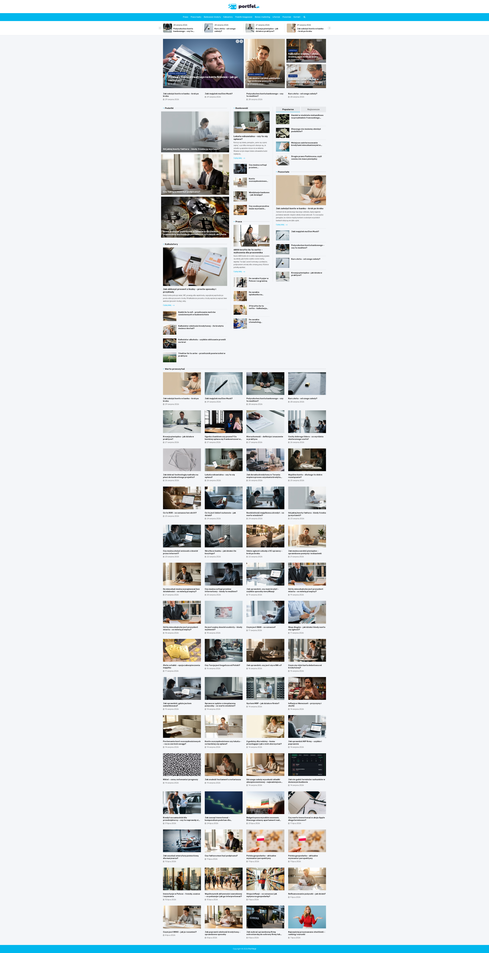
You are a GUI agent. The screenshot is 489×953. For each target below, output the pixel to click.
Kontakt (297, 17)
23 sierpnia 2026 (297, 519)
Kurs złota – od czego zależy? (302, 94)
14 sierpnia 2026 (213, 709)
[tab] (288, 109)
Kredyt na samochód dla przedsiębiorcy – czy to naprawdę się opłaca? (181, 820)
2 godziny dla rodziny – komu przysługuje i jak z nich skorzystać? (264, 742)
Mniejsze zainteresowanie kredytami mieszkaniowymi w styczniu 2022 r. (306, 145)
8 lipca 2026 (170, 935)
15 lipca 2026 (170, 861)
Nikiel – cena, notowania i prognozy (180, 779)
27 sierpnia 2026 (172, 442)
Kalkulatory (228, 17)
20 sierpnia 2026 (214, 595)
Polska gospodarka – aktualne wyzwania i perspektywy (261, 857)
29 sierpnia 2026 (172, 99)
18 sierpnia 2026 (172, 633)
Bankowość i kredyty (212, 17)
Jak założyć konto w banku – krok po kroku (227, 30)
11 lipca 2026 (212, 859)
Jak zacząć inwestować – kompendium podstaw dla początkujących (217, 820)
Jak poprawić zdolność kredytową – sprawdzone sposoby (222, 933)
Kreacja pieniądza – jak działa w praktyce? (184, 30)
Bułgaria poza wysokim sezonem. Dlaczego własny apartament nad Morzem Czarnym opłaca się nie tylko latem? (264, 821)
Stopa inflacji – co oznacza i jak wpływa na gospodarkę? (261, 895)
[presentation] (160, 28)
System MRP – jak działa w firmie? (262, 703)
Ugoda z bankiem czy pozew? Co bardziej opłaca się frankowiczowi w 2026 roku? (223, 439)
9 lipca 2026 (253, 900)
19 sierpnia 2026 (255, 595)
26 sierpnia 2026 (297, 442)
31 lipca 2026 (170, 823)
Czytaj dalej (167, 305)
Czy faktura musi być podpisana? (181, 191)
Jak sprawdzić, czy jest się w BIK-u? (264, 665)
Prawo (185, 17)
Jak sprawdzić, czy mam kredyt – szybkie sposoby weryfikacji (262, 590)
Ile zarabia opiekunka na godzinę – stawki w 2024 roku (258, 296)
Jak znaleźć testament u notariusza (223, 779)
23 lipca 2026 (254, 823)
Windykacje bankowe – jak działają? (259, 193)
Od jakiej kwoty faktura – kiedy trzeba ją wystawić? (191, 149)
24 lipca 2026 (212, 823)
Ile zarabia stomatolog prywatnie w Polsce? (259, 322)
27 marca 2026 (296, 85)
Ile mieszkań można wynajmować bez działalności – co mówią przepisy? (181, 590)
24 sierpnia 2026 (214, 519)
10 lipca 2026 (170, 900)
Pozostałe (287, 17)
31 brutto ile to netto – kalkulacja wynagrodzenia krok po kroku (259, 310)
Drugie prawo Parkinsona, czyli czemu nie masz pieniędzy (306, 157)
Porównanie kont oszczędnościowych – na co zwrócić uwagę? (182, 742)
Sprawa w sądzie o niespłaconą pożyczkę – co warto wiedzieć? (220, 704)
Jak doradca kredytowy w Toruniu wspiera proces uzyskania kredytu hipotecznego (263, 477)
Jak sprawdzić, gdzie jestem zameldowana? (177, 704)
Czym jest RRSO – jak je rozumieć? (180, 932)
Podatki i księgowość (243, 17)
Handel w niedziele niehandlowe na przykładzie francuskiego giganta (307, 117)
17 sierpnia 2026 (255, 630)
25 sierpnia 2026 (297, 480)
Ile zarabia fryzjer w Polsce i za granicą (259, 279)
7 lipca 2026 (295, 938)
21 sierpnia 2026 (256, 84)
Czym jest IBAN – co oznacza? (261, 627)
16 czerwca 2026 (177, 84)
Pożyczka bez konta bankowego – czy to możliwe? (306, 31)
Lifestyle (276, 17)
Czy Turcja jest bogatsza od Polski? (222, 665)
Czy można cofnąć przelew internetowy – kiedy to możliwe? (259, 169)
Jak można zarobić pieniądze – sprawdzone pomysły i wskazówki (265, 81)
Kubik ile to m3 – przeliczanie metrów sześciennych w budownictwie (197, 313)
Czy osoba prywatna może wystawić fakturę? (259, 208)
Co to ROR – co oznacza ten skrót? (180, 513)
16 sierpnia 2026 (213, 668)
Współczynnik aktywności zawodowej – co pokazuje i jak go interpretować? (223, 895)
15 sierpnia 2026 (297, 671)
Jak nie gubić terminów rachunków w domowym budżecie (306, 780)
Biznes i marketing (262, 17)
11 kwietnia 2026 (297, 60)
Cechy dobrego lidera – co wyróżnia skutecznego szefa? (305, 437)
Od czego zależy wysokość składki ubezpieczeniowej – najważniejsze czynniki (263, 782)
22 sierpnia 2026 (214, 557)
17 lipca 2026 (295, 823)
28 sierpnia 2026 (255, 99)
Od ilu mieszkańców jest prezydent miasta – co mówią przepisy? (305, 590)
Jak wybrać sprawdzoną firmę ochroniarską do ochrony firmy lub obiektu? (263, 934)
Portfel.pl (252, 949)
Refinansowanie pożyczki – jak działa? (307, 894)
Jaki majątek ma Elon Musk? (219, 94)
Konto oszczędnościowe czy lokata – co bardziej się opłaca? (259, 182)
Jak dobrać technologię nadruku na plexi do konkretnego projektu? (180, 476)
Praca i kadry (196, 17)
